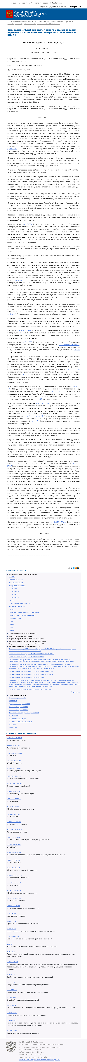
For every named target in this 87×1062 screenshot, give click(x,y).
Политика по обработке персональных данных (39, 1060)
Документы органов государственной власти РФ (26, 644)
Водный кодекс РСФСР (17, 698)
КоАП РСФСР (13, 716)
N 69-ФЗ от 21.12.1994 (13, 745)
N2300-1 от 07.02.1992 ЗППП (16, 783)
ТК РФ (11, 621)
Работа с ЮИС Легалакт (52, 3)
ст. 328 (26, 374)
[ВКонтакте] (71, 567)
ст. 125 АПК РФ (12, 1030)
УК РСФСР (12, 724)
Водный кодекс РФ (16, 583)
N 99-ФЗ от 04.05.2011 (14, 837)
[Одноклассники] (76, 567)
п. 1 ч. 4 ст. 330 (43, 403)
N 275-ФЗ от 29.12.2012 (14, 776)
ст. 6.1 (47, 493)
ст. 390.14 (28, 224)
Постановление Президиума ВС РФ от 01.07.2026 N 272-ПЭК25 (31, 654)
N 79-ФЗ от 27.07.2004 (14, 768)
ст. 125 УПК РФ (11, 997)
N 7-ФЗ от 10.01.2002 (13, 806)
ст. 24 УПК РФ (11, 1005)
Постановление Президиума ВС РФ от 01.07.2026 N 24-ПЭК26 (31, 674)
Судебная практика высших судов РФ (22, 633)
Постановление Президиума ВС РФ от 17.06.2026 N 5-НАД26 (30, 689)
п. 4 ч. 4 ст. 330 (21, 280)
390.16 (63, 522)
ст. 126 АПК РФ (12, 1013)
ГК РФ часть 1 (13, 588)
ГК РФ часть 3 (14, 594)
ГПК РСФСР (13, 701)
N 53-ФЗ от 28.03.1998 (14, 898)
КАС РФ (11, 609)
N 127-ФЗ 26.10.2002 (13, 867)
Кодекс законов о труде (17, 719)
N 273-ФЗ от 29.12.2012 (14, 761)
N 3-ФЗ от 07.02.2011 (13, 814)
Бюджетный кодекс (16, 580)
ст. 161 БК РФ (11, 974)
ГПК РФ (11, 600)
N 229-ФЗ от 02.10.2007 (14, 890)
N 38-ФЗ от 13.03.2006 (14, 799)
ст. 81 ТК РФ (11, 944)
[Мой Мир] (78, 567)
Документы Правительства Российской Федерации (27, 641)
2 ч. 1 (31, 416)
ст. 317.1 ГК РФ (11, 921)
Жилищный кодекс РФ (17, 606)
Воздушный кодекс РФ (17, 585)
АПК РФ (12, 577)
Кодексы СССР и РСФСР (17, 695)
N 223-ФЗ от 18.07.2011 (14, 852)
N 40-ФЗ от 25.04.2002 (14, 753)
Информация (12, 3)
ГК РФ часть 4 (14, 597)
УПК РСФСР (13, 727)
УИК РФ (11, 624)
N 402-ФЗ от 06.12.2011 (14, 822)
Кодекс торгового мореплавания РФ (22, 615)
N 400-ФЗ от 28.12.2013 (14, 738)
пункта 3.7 (12, 149)
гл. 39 (77, 350)
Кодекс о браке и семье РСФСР (20, 721)
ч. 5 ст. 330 (27, 342)
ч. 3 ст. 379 (12, 314)
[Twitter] (74, 567)
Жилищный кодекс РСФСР (18, 707)
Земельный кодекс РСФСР (18, 710)
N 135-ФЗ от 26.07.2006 (14, 829)
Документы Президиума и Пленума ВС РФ (24, 646)
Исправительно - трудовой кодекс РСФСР (24, 713)
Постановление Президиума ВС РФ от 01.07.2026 (26, 657)
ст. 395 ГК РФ (11, 929)
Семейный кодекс (15, 618)
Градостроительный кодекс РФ (20, 603)
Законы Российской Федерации (20, 636)
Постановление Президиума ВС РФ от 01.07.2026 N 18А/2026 (31, 671)
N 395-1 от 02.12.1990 (13, 906)
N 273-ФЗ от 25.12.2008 (14, 791)
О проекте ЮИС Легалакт (30, 3)
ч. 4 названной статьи (69, 345)
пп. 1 (27, 416)
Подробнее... (75, 692)
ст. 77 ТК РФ (11, 982)
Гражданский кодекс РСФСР (19, 704)
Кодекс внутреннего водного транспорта (24, 612)
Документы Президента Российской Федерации (26, 639)
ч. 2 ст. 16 (39, 416)
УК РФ (11, 627)
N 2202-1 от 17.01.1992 (13, 860)
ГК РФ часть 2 (14, 591)
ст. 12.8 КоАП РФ (12, 962)
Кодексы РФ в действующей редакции (23, 574)
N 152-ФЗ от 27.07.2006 (14, 875)
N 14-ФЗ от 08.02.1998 (14, 845)
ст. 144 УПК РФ (12, 990)
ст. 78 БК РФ (11, 952)
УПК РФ (11, 630)
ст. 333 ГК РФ (11, 913)
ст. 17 (35, 421)
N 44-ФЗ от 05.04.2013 (14, 883)
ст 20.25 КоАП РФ (13, 936)
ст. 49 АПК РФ (11, 1020)
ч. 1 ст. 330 (74, 369)
